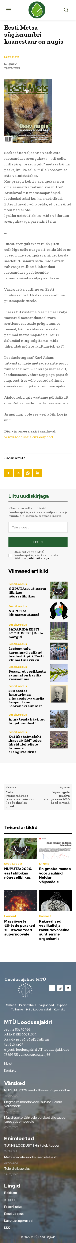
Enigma (44, 863)
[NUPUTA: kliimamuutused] (59, 611)
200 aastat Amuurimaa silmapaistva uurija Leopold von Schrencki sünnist (26, 698)
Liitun (38, 542)
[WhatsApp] (28, 473)
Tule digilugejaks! (17, 1168)
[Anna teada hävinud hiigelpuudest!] (59, 719)
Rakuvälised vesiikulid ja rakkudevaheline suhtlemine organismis (54, 930)
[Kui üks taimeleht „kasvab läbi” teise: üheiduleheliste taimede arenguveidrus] (59, 739)
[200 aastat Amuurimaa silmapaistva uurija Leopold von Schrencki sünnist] (59, 694)
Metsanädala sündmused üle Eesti (30, 1157)
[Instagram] (60, 988)
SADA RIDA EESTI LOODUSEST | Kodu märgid (25, 633)
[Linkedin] (37, 473)
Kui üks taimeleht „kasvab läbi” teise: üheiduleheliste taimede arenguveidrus (25, 744)
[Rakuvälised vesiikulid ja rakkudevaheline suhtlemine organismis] (55, 900)
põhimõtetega (38, 558)
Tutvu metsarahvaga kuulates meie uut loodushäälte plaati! (20, 799)
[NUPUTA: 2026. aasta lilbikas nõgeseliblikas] (59, 590)
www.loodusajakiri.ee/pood (28, 437)
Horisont (10, 916)
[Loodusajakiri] (38, 9)
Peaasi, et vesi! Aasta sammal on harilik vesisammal (27, 675)
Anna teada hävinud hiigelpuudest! (27, 721)
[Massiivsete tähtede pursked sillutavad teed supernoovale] (20, 900)
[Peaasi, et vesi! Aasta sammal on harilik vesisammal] (59, 673)
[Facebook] (8, 473)
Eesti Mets (11, 56)
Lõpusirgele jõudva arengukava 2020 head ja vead (56, 797)
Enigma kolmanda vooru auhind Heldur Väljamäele (55, 875)
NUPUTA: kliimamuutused (23, 612)
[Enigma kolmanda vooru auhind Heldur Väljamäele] (55, 848)
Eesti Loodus (17, 584)
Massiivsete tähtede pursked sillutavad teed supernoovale (19, 928)
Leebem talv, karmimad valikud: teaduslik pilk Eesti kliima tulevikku (26, 654)
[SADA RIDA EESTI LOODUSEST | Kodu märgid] (59, 631)
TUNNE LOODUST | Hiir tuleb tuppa (31, 1145)
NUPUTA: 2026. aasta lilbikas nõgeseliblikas (18, 873)
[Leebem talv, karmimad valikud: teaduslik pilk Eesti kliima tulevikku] (59, 651)
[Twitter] (18, 473)
